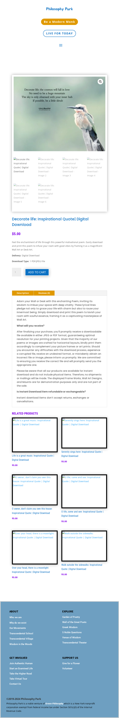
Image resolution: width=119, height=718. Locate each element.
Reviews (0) (44, 293)
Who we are (15, 617)
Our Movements (17, 628)
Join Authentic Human (21, 663)
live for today (59, 33)
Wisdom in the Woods (20, 644)
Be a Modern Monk (59, 22)
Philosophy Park (59, 9)
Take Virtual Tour (18, 678)
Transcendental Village (21, 638)
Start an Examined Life (21, 668)
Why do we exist (17, 622)
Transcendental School (21, 633)
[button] (100, 81)
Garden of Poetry (71, 617)
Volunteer (67, 668)
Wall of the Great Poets (74, 622)
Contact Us (15, 683)
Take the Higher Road (20, 673)
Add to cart (37, 272)
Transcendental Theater (74, 642)
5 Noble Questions (72, 632)
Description (23, 293)
